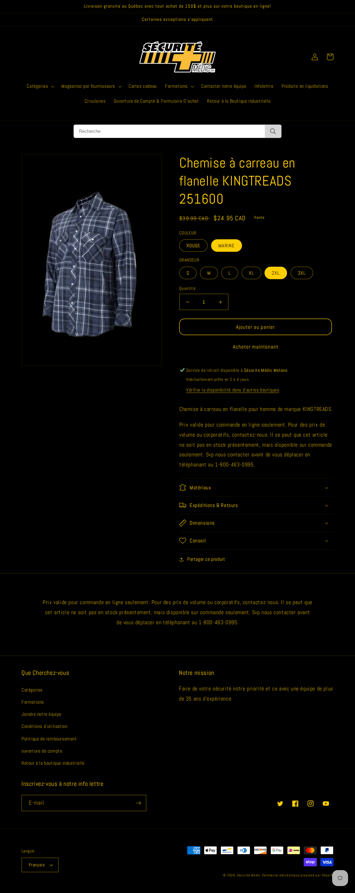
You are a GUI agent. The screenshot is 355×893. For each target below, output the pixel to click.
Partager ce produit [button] (206, 559)
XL (251, 273)
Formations (32, 702)
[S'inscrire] (138, 803)
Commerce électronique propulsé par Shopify (298, 875)
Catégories (32, 690)
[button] (40, 86)
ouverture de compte (41, 751)
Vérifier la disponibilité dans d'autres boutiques (232, 390)
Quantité (187, 288)
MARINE (226, 245)
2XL (276, 273)
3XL (302, 273)
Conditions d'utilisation (44, 726)
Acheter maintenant (255, 346)
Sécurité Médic (249, 875)
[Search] (273, 131)
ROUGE (193, 245)
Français (37, 865)
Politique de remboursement (49, 739)
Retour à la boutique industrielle (53, 763)
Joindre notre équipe (41, 714)
